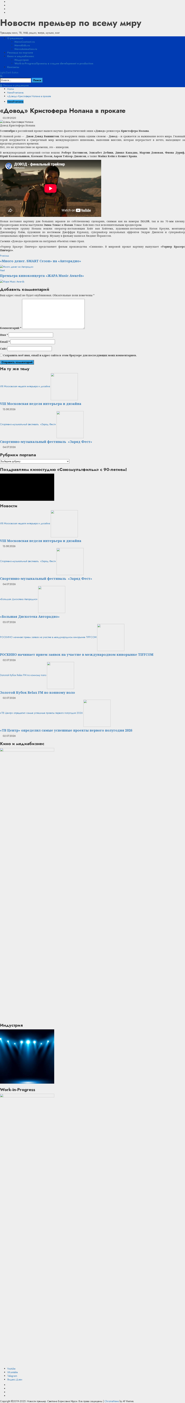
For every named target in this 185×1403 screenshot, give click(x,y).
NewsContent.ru (24, 42)
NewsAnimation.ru (25, 49)
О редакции (15, 38)
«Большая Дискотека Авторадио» (18, 599)
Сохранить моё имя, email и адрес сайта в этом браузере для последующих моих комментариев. (70, 355)
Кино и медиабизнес (20, 56)
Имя (4, 335)
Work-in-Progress (53, 63)
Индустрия (21, 60)
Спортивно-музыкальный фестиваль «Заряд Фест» (28, 424)
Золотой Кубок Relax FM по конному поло (23, 675)
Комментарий (10, 328)
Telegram (12, 1376)
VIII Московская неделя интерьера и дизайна (25, 386)
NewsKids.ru (22, 45)
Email (5, 341)
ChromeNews (111, 1401)
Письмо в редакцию (15, 85)
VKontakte (12, 1372)
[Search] (1, 76)
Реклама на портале (20, 52)
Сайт (3, 348)
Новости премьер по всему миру (70, 22)
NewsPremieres (15, 101)
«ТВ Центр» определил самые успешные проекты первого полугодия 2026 (41, 713)
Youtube (11, 1368)
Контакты (13, 67)
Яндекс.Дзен (14, 1379)
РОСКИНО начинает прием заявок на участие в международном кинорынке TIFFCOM (48, 637)
